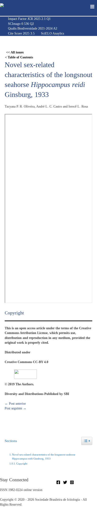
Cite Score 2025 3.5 (21, 33)
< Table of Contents (19, 57)
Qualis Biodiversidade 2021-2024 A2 (32, 28)
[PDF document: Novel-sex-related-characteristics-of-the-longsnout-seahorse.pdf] (48, 208)
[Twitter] (65, 482)
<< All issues (15, 52)
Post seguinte (15, 408)
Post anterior (15, 403)
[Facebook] (58, 482)
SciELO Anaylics (52, 33)
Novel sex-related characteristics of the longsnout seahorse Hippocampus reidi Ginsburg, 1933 (43, 456)
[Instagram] (72, 482)
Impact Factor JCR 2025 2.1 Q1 (29, 19)
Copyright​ (21, 463)
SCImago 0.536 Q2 (21, 24)
